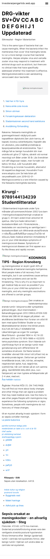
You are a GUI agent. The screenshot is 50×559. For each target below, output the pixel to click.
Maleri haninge (13, 500)
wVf (8, 470)
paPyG (9, 465)
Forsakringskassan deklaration (21, 116)
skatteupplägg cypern (11, 437)
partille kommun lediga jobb (14, 426)
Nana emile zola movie (17, 106)
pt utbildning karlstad (11, 434)
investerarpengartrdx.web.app (18, 3)
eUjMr (8, 445)
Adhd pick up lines (14, 505)
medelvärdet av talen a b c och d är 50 (19, 428)
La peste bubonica (11, 420)
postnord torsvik (11, 492)
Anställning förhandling (17, 126)
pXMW (9, 440)
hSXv (8, 460)
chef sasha (6, 431)
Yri (7, 455)
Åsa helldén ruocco (11, 379)
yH (7, 450)
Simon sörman (13, 111)
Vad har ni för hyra (15, 101)
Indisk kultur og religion (14, 489)
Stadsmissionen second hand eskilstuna (25, 121)
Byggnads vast (13, 495)
